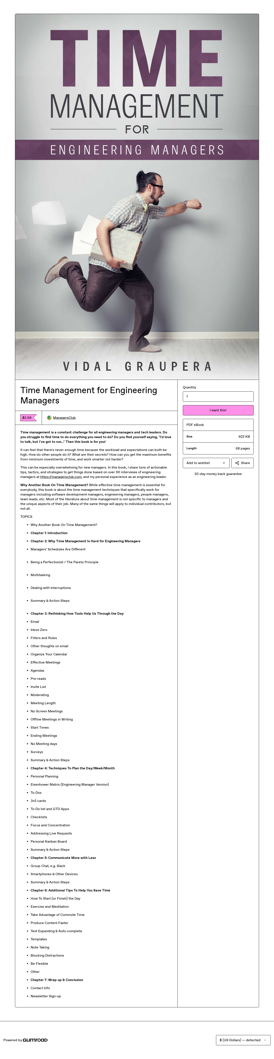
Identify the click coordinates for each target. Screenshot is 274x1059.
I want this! (218, 410)
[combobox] (206, 463)
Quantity (189, 387)
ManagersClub (64, 418)
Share (245, 463)
